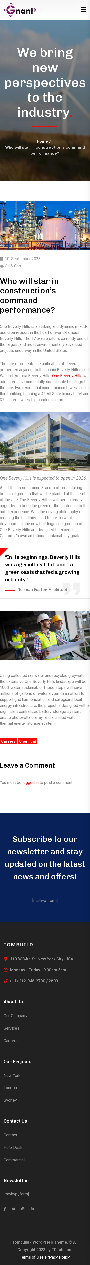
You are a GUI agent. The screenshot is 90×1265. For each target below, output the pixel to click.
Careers (8, 741)
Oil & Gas (13, 266)
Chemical (27, 741)
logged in (30, 782)
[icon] (5, 1209)
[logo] (20, 9)
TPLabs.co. (62, 1249)
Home (42, 141)
